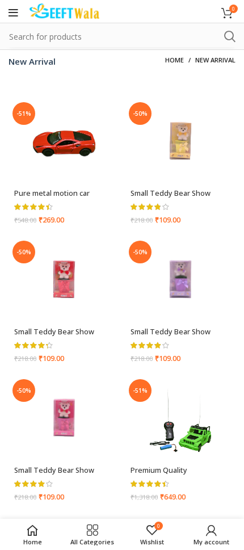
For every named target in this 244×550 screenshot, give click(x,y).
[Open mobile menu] (13, 13)
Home (174, 60)
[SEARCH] (230, 36)
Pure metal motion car (52, 193)
